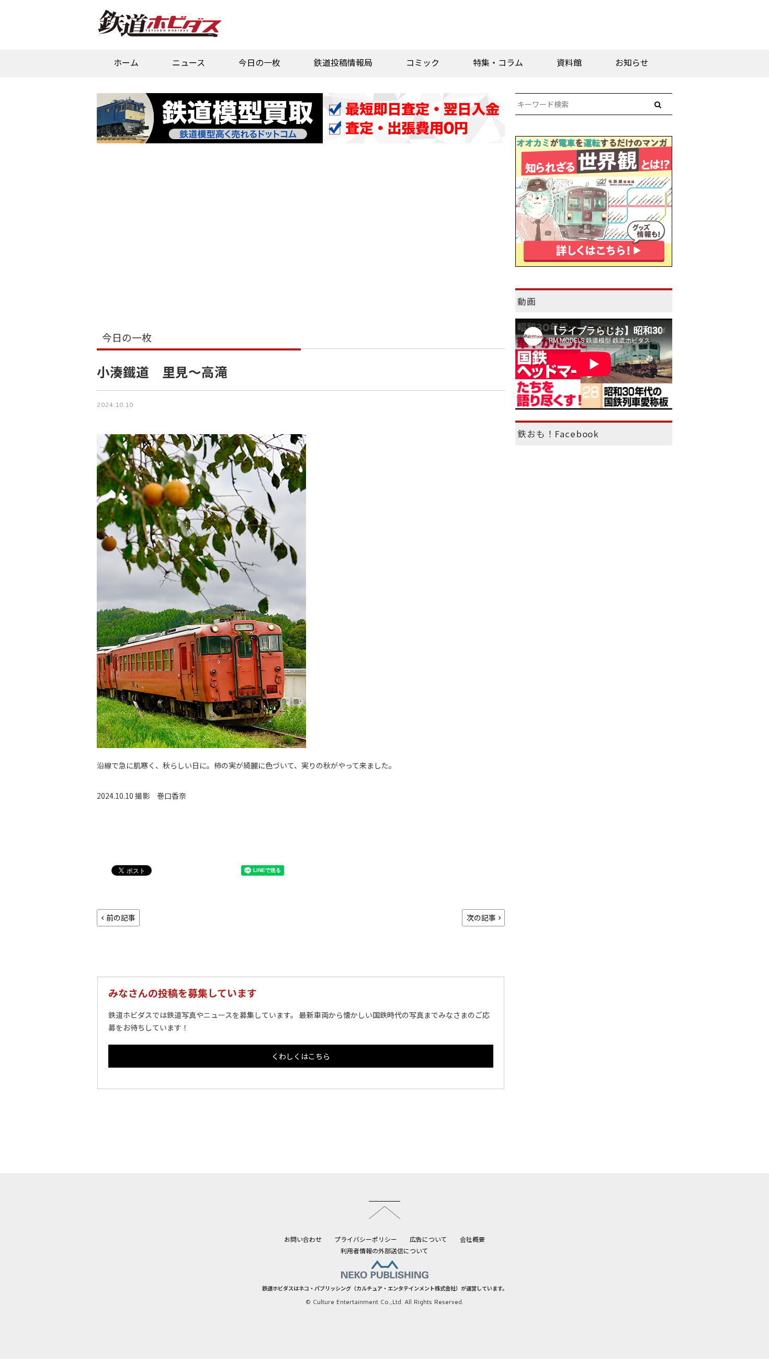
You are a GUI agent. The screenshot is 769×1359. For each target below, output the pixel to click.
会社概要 (472, 1239)
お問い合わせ (303, 1239)
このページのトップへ (384, 1210)
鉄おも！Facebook (558, 433)
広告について (428, 1239)
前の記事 (120, 917)
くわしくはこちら (301, 1056)
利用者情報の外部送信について (384, 1250)
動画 (526, 301)
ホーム (126, 62)
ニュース (188, 62)
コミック (422, 62)
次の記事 (481, 917)
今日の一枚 (259, 62)
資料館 (569, 62)
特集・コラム (498, 62)
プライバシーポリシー (365, 1239)
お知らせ (632, 62)
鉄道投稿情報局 (343, 62)
